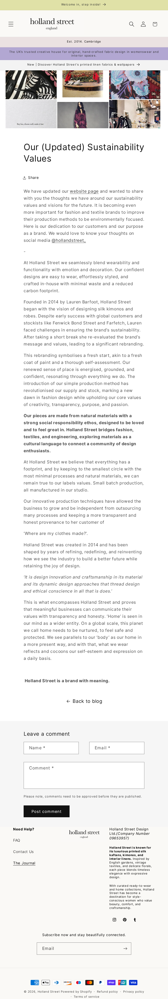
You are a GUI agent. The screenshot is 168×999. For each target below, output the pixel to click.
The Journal (24, 863)
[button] (11, 24)
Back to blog (87, 701)
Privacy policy (133, 991)
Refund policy (107, 991)
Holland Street (49, 991)
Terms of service (86, 996)
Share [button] (33, 177)
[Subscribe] (125, 948)
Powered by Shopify (76, 991)
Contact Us (23, 851)
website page (84, 191)
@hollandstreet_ (69, 240)
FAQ (16, 840)
